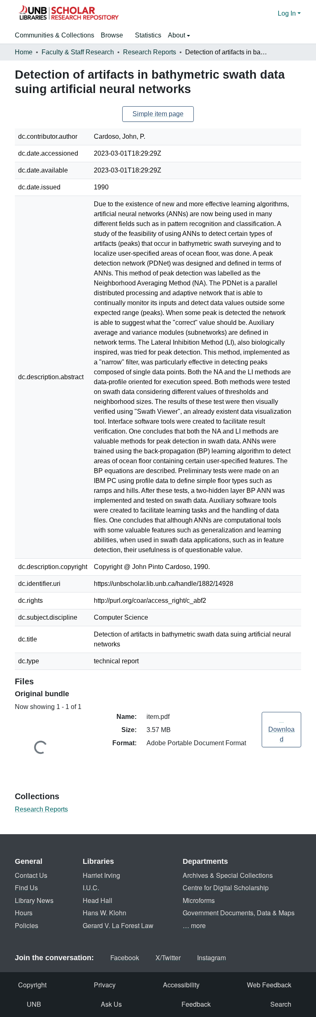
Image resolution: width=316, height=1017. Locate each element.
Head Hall (97, 900)
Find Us (26, 887)
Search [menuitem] (280, 1004)
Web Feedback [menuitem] (269, 984)
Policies (26, 925)
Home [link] (24, 52)
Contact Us (31, 875)
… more (194, 925)
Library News (34, 900)
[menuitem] (114, 35)
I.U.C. (91, 887)
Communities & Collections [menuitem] (54, 35)
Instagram (211, 957)
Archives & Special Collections (228, 875)
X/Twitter (168, 957)
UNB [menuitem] (34, 1004)
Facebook (124, 957)
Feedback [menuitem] (196, 1004)
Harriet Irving (101, 875)
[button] (68, 13)
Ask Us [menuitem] (111, 1004)
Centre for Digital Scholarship (226, 887)
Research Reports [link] (149, 52)
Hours (24, 912)
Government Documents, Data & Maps (239, 912)
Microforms (199, 900)
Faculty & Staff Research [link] (78, 52)
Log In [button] (287, 13)
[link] (281, 729)
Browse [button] (112, 35)
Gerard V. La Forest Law (118, 925)
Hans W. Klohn (104, 912)
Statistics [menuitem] (148, 35)
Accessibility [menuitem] (181, 984)
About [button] (177, 35)
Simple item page (158, 113)
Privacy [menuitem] (105, 984)
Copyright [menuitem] (32, 984)
